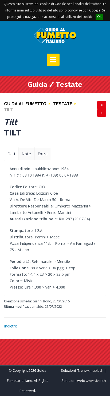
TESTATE (62, 103)
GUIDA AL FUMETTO (25, 103)
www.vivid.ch (96, 380)
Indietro (10, 326)
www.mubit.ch (92, 370)
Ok (99, 16)
